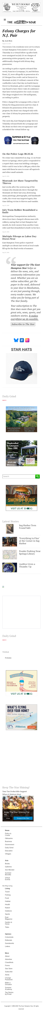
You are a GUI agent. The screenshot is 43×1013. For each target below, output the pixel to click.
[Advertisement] (21, 759)
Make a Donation (8, 983)
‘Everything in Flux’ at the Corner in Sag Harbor (29, 541)
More (7, 953)
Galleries (8, 867)
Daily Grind (9, 848)
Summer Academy (8, 988)
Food (7, 898)
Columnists (9, 937)
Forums (8, 657)
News (7, 830)
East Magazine (8, 918)
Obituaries (9, 838)
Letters (7, 946)
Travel (7, 892)
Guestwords (9, 943)
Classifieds (9, 962)
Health (7, 904)
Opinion (8, 934)
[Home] (21, 22)
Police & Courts (8, 834)
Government (9, 844)
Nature (7, 908)
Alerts (7, 975)
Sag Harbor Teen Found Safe (27, 526)
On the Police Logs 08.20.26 (17, 153)
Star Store (8, 968)
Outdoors (8, 911)
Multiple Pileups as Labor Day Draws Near (19, 237)
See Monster (9, 870)
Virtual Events (7, 878)
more (4, 400)
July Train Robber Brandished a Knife (19, 211)
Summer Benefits (8, 874)
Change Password (8, 978)
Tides (7, 927)
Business (8, 841)
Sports (7, 914)
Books (7, 864)
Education (9, 851)
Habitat (7, 901)
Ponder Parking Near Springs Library (29, 552)
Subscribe (9, 972)
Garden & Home (8, 923)
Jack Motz (8, 41)
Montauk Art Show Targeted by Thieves (20, 182)
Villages (8, 854)
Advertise (8, 959)
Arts (6, 860)
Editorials (8, 940)
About (7, 956)
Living (7, 888)
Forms (7, 965)
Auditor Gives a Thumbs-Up (27, 565)
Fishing (8, 895)
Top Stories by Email (9, 993)
